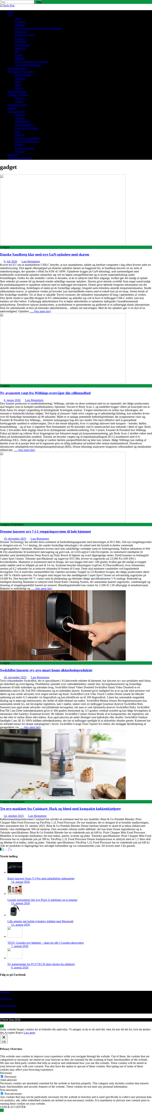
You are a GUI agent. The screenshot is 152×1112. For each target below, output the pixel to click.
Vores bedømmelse (8, 1006)
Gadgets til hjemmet (26, 128)
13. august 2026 (20, 903)
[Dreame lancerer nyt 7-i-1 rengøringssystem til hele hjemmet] (63, 521)
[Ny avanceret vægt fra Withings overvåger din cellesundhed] (63, 382)
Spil (17, 51)
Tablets (19, 55)
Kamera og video (25, 35)
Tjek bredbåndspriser (19, 158)
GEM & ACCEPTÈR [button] (13, 1106)
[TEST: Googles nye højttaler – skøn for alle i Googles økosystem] (14, 936)
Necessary (10, 1076)
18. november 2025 (15, 677)
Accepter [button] (9, 1032)
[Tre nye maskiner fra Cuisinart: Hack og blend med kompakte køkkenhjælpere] (63, 798)
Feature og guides (17, 94)
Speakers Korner (17, 104)
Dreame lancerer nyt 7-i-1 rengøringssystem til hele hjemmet (45, 531)
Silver (18, 84)
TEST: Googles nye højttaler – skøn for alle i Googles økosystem (45, 942)
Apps (18, 18)
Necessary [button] (6, 1073)
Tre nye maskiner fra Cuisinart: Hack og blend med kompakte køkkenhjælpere (60, 809)
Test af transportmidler (28, 64)
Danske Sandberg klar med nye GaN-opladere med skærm (44, 254)
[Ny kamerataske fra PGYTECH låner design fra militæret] (14, 957)
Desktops (20, 21)
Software (20, 48)
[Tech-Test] (7, 5)
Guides (19, 101)
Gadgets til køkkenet (27, 141)
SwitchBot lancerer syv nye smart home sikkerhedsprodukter (46, 670)
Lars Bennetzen (31, 261)
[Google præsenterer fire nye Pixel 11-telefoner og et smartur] (14, 893)
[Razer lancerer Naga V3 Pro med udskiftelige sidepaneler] (14, 872)
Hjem (10, 11)
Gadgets (19, 25)
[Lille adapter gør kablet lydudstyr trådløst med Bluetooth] (14, 915)
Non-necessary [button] (8, 1089)
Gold (18, 81)
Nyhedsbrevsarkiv (8, 1012)
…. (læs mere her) (40, 311)
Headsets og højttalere (28, 138)
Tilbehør (20, 58)
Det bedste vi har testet (20, 71)
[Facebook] (79, 984)
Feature (19, 98)
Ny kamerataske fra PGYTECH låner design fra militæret (41, 964)
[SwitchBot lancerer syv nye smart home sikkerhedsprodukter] (63, 659)
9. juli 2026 (10, 261)
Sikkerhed (21, 41)
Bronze (19, 88)
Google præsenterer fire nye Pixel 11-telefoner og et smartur (42, 899)
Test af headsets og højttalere (31, 61)
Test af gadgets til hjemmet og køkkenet (38, 28)
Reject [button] (19, 1032)
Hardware (21, 31)
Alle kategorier (16, 111)
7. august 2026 (19, 946)
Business (12, 154)
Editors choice (23, 74)
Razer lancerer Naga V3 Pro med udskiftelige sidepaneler (41, 878)
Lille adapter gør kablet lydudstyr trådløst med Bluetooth (40, 921)
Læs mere (29, 1032)
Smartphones (22, 45)
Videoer (12, 108)
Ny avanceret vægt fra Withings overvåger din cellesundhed (45, 393)
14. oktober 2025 (14, 815)
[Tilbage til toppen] (2, 1026)
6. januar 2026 (12, 400)
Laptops (19, 38)
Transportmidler (16, 91)
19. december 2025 (15, 538)
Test (9, 15)
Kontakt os (5, 992)
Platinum (20, 78)
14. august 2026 (20, 881)
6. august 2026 (19, 967)
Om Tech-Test (6, 999)
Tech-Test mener (17, 68)
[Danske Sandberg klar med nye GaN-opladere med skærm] (63, 243)
